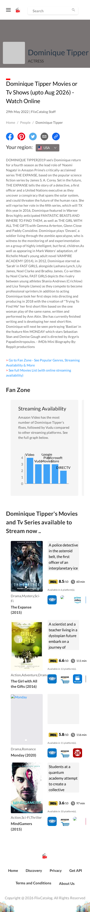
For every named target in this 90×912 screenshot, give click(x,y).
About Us (67, 883)
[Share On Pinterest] (21, 136)
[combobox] (48, 148)
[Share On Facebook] (10, 136)
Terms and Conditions (33, 883)
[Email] (44, 136)
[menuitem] (13, 873)
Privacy (56, 870)
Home (10, 122)
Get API (75, 870)
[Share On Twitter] (33, 136)
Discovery (34, 870)
